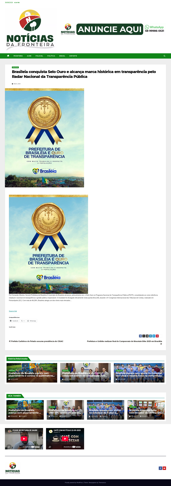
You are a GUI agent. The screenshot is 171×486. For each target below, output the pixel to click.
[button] (164, 56)
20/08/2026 (54, 416)
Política (51, 56)
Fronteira (18, 56)
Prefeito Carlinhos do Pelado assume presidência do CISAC (37, 341)
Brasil (62, 56)
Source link (13, 311)
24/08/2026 (14, 416)
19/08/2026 (94, 416)
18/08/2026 (135, 416)
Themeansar (102, 482)
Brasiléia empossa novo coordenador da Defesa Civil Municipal (145, 413)
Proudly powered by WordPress (74, 482)
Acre (29, 56)
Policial (39, 56)
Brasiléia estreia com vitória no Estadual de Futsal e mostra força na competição (139, 374)
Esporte (73, 56)
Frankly (24, 416)
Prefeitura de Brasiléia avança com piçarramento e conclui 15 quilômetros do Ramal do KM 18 (31, 376)
